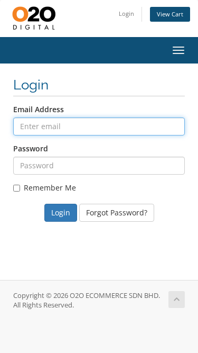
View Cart (170, 14)
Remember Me (50, 188)
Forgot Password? (116, 212)
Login (126, 13)
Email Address (38, 109)
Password (30, 148)
